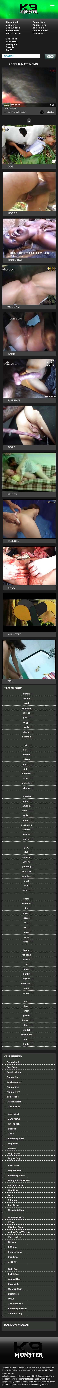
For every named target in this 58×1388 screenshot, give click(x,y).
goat (28, 881)
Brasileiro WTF (14, 1217)
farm (28, 778)
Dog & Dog (12, 1158)
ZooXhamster (13, 33)
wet (28, 1001)
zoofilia (11, 112)
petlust (28, 890)
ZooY (9, 50)
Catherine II (12, 22)
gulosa (28, 713)
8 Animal (10, 1200)
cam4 (28, 988)
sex (28, 749)
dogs (28, 839)
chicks (28, 788)
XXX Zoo (10, 1247)
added (28, 698)
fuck (28, 1039)
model (28, 1030)
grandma (28, 876)
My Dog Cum (13, 1289)
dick (28, 1025)
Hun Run (11, 1190)
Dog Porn (11, 1143)
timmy (28, 754)
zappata (28, 708)
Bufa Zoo (11, 1269)
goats (28, 918)
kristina (28, 829)
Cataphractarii (40, 30)
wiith (28, 1010)
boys (28, 937)
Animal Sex (39, 22)
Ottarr (9, 1195)
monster (28, 796)
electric (28, 857)
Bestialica (11, 1293)
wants (28, 959)
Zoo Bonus (39, 33)
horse (28, 1020)
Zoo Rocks (38, 27)
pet (28, 964)
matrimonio (20, 112)
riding (28, 969)
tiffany (28, 759)
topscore (28, 871)
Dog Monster (13, 1170)
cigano (28, 978)
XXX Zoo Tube (14, 1227)
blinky (28, 974)
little (28, 941)
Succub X (11, 1284)
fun (28, 1006)
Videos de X (12, 1237)
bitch (28, 1044)
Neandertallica (14, 1210)
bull (28, 885)
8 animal (37, 12)
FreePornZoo (13, 1252)
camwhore (28, 1034)
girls (28, 815)
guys (28, 913)
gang (28, 847)
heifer (28, 950)
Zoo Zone (11, 25)
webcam (28, 983)
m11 (28, 922)
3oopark (10, 1262)
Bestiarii (10, 1148)
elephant (28, 773)
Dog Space (12, 1153)
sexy (28, 764)
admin (28, 693)
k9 (28, 745)
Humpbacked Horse (17, 1180)
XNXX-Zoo (11, 1274)
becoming (28, 825)
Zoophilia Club (14, 1185)
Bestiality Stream (15, 1308)
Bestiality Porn (14, 1138)
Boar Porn (11, 1165)
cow (28, 932)
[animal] (28, 866)
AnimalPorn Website (17, 1232)
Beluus (10, 1242)
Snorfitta (11, 1257)
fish (28, 852)
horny (28, 993)
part (28, 717)
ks (28, 908)
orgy (28, 722)
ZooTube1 (11, 38)
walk (28, 727)
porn (28, 810)
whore (28, 861)
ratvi (28, 703)
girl (28, 769)
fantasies (28, 783)
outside (28, 903)
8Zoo (9, 1222)
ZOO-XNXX (12, 41)
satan (28, 898)
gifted (28, 1015)
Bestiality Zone (14, 1175)
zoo (28, 927)
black (28, 732)
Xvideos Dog (13, 1313)
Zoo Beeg (11, 1205)
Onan (9, 1298)
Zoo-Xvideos (13, 27)
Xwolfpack (11, 44)
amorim (28, 805)
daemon (28, 736)
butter (28, 834)
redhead (28, 954)
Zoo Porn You (13, 1303)
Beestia (10, 47)
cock (28, 820)
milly (28, 801)
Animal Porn (12, 30)
